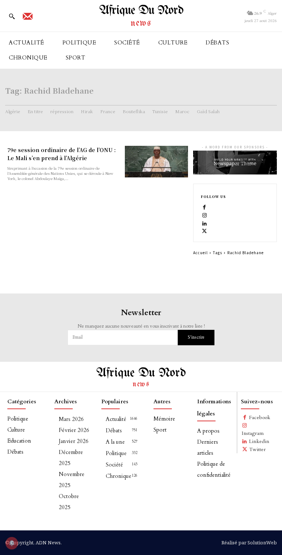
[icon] (27, 19)
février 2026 (74, 430)
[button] (11, 16)
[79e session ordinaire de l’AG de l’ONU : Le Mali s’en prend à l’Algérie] (156, 161)
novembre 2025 (71, 480)
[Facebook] (204, 207)
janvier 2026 (73, 441)
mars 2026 (71, 419)
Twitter (257, 449)
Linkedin (259, 441)
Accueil (200, 252)
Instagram (253, 433)
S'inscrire (196, 337)
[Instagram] (204, 215)
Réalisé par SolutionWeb (249, 542)
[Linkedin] (204, 223)
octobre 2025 (69, 502)
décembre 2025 (71, 457)
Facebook (259, 417)
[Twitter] (204, 230)
